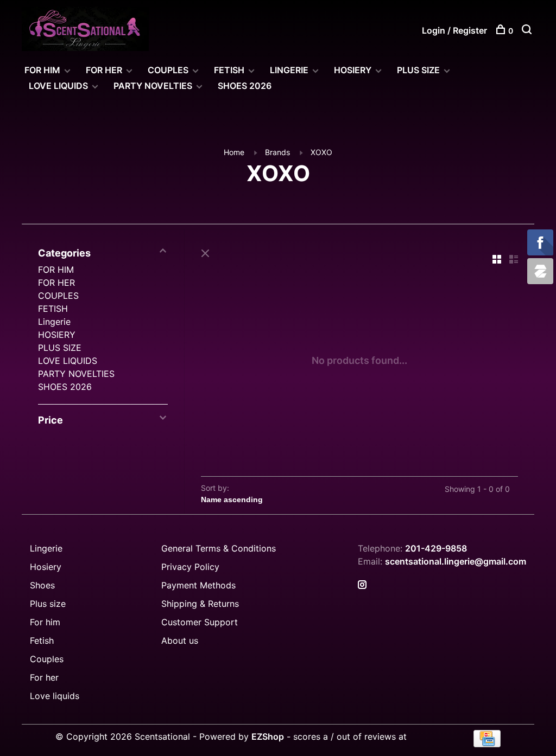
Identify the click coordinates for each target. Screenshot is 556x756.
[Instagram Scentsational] (362, 585)
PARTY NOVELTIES (152, 85)
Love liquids (54, 695)
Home (234, 152)
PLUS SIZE (418, 70)
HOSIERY (352, 70)
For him (45, 622)
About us (179, 640)
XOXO (321, 152)
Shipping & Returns (200, 603)
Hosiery (45, 566)
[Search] (528, 30)
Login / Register (454, 30)
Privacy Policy (190, 566)
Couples (47, 659)
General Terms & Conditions (218, 548)
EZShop (267, 736)
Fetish (42, 640)
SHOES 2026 (244, 85)
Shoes (42, 585)
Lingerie (289, 70)
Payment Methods (198, 585)
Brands (277, 152)
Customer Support (199, 622)
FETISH (229, 70)
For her (44, 677)
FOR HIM (42, 70)
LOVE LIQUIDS (58, 85)
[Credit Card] (487, 744)
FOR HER (104, 70)
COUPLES (168, 70)
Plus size (48, 603)
